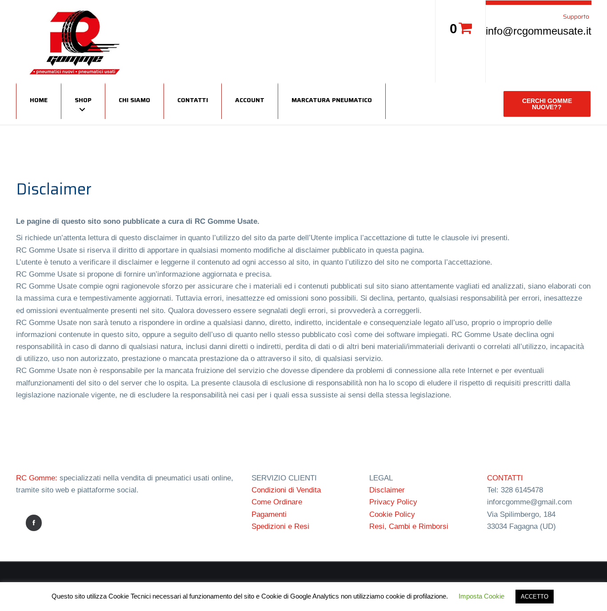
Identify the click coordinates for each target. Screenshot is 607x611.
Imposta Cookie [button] (481, 596)
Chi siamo (134, 100)
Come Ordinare (277, 502)
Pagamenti (269, 514)
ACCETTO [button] (534, 596)
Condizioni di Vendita (286, 490)
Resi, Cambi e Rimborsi (408, 526)
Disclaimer (387, 490)
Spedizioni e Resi (280, 526)
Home (39, 100)
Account (249, 100)
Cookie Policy (392, 514)
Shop (83, 100)
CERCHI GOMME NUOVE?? (547, 104)
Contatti (192, 100)
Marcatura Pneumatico (332, 100)
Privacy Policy (393, 502)
